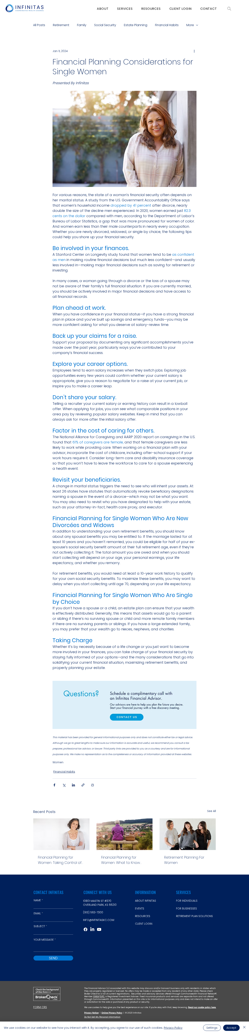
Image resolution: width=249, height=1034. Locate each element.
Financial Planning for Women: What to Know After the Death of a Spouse (120, 860)
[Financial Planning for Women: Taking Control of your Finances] (61, 834)
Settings (211, 1028)
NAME (37, 900)
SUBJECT (39, 926)
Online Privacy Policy (112, 1012)
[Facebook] (85, 929)
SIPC (102, 996)
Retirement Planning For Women (184, 860)
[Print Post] (92, 785)
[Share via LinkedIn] (73, 785)
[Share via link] (83, 785)
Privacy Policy (173, 1028)
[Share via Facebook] (54, 785)
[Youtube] (99, 929)
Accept (231, 1028)
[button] (102, 8)
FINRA (96, 996)
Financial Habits (167, 25)
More (190, 25)
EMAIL (37, 913)
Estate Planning (135, 25)
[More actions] (194, 51)
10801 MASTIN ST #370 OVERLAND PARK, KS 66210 (100, 903)
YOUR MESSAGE (44, 939)
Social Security (105, 25)
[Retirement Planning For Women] (188, 834)
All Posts (39, 25)
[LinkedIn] (92, 929)
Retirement (61, 25)
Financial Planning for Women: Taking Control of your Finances (60, 860)
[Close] (244, 1028)
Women (58, 762)
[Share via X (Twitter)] (64, 785)
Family (81, 25)
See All (211, 811)
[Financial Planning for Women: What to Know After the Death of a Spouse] (124, 834)
